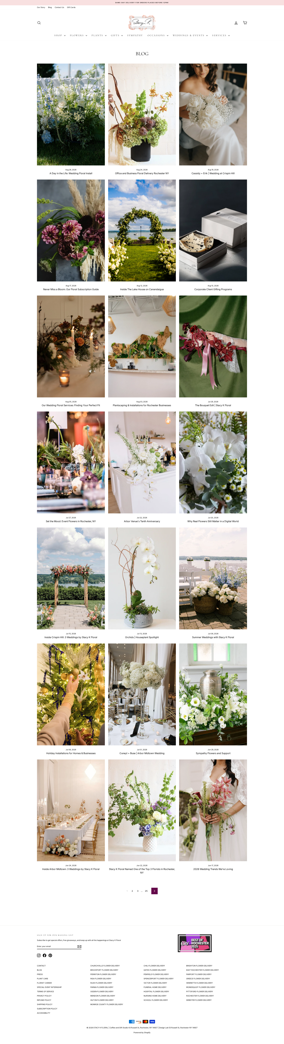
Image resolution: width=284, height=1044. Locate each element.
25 (146, 891)
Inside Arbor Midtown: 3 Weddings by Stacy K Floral (71, 869)
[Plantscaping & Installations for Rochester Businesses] (142, 346)
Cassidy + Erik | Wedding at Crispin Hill (213, 173)
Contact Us (59, 7)
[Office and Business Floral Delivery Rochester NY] (142, 114)
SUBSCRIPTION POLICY (47, 1009)
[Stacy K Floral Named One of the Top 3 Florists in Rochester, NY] (142, 810)
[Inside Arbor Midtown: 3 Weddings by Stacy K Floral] (71, 810)
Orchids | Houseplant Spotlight (142, 637)
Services (219, 35)
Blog (50, 7)
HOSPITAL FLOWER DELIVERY (156, 991)
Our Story (41, 7)
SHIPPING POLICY (44, 1004)
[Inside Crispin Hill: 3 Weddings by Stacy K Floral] (71, 578)
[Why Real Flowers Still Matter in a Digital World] (213, 462)
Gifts (116, 35)
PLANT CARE (42, 978)
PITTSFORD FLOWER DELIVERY (199, 991)
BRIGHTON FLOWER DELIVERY (199, 966)
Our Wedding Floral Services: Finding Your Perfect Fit (71, 405)
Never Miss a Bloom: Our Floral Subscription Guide (71, 289)
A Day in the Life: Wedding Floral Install (71, 173)
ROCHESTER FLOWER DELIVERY (200, 996)
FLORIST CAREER (44, 983)
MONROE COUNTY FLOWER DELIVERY (106, 1004)
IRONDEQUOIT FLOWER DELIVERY (200, 987)
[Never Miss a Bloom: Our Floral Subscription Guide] (71, 230)
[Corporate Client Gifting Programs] (213, 230)
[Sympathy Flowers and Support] (213, 694)
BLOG (39, 970)
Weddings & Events (189, 35)
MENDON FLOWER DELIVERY (102, 996)
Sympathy (135, 35)
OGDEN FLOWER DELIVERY (101, 991)
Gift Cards (71, 7)
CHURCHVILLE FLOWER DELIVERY (105, 966)
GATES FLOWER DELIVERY (155, 970)
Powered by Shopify (142, 1032)
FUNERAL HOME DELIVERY (155, 987)
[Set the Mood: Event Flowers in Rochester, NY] (71, 462)
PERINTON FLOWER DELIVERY (103, 974)
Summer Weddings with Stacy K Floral (213, 637)
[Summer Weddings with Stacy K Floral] (213, 578)
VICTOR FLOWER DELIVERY (155, 983)
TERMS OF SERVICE (45, 991)
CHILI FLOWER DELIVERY (154, 966)
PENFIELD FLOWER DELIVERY (156, 974)
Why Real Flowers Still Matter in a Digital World (213, 521)
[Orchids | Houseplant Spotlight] (142, 578)
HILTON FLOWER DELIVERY (102, 1000)
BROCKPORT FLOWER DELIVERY (104, 970)
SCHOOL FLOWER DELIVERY (156, 1000)
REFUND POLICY (44, 1000)
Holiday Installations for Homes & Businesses (71, 753)
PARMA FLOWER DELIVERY (101, 987)
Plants (98, 35)
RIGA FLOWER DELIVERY (100, 978)
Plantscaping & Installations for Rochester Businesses (142, 405)
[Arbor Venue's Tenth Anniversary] (142, 462)
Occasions (156, 35)
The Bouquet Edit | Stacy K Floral (213, 405)
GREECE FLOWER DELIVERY (198, 978)
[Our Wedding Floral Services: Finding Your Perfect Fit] (71, 346)
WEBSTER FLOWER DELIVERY (199, 1000)
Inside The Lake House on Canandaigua (142, 289)
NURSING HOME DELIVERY (155, 996)
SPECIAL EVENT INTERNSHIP (49, 987)
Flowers (77, 35)
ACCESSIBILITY (43, 1013)
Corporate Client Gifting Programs (213, 289)
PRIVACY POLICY (44, 996)
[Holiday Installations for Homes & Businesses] (71, 694)
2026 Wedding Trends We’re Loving (213, 869)
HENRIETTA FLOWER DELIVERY (199, 983)
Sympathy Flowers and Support (213, 753)
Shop (58, 35)
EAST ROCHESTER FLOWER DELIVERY (202, 970)
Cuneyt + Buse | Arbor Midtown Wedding (142, 753)
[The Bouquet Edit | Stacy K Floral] (213, 346)
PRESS (40, 974)
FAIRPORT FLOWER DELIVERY (199, 974)
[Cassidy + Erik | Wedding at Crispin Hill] (213, 114)
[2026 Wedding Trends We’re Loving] (213, 810)
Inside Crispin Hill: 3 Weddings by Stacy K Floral (71, 637)
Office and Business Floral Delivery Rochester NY (142, 173)
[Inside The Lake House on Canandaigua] (142, 230)
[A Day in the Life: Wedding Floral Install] (71, 114)
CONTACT (41, 966)
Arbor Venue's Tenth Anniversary (142, 521)
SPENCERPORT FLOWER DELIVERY (159, 978)
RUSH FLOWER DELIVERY (101, 983)
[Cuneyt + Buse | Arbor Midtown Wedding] (142, 694)
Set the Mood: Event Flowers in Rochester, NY (71, 521)
